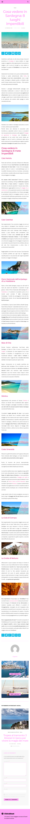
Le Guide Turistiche (9, 818)
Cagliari (3, 351)
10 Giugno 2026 (12, 743)
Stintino (25, 400)
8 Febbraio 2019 (12, 670)
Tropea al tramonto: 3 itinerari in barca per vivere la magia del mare (15, 738)
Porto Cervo (12, 481)
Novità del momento (16, 663)
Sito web (6, 789)
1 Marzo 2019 (12, 690)
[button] (11, 746)
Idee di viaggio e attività (13, 682)
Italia (15, 7)
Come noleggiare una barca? (17, 816)
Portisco (15, 483)
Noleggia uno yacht (22, 477)
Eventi (25, 816)
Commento (6, 761)
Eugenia (15, 656)
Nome (5, 778)
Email (5, 783)
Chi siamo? (7, 816)
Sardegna (11, 61)
